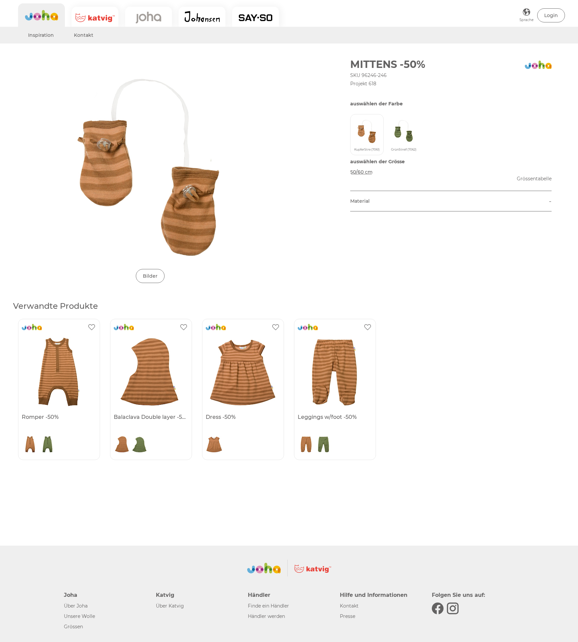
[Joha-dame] (148, 17)
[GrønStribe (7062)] (47, 446)
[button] (551, 15)
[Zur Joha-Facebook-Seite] (438, 608)
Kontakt (83, 35)
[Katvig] (95, 17)
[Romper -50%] (58, 371)
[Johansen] (202, 17)
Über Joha (76, 606)
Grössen (73, 627)
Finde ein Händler (268, 606)
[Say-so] (255, 17)
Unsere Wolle (79, 616)
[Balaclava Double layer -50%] (150, 371)
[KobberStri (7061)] (30, 446)
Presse (347, 616)
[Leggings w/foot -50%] (334, 371)
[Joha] (41, 15)
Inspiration (41, 35)
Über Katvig (170, 606)
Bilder (150, 276)
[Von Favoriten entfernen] (92, 327)
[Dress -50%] (242, 371)
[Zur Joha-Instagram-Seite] (453, 608)
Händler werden (266, 616)
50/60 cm (361, 172)
